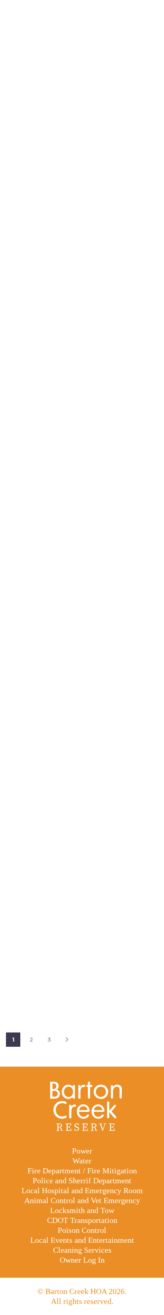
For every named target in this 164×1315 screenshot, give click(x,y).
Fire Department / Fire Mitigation (82, 1170)
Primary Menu (148, 12)
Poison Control (82, 1230)
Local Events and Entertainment (82, 1240)
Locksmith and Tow (82, 1210)
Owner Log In (82, 1259)
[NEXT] (67, 1039)
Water (82, 1160)
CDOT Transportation (82, 1220)
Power (82, 1150)
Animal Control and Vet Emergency (82, 1200)
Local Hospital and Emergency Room (82, 1190)
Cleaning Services (82, 1250)
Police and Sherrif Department (82, 1180)
